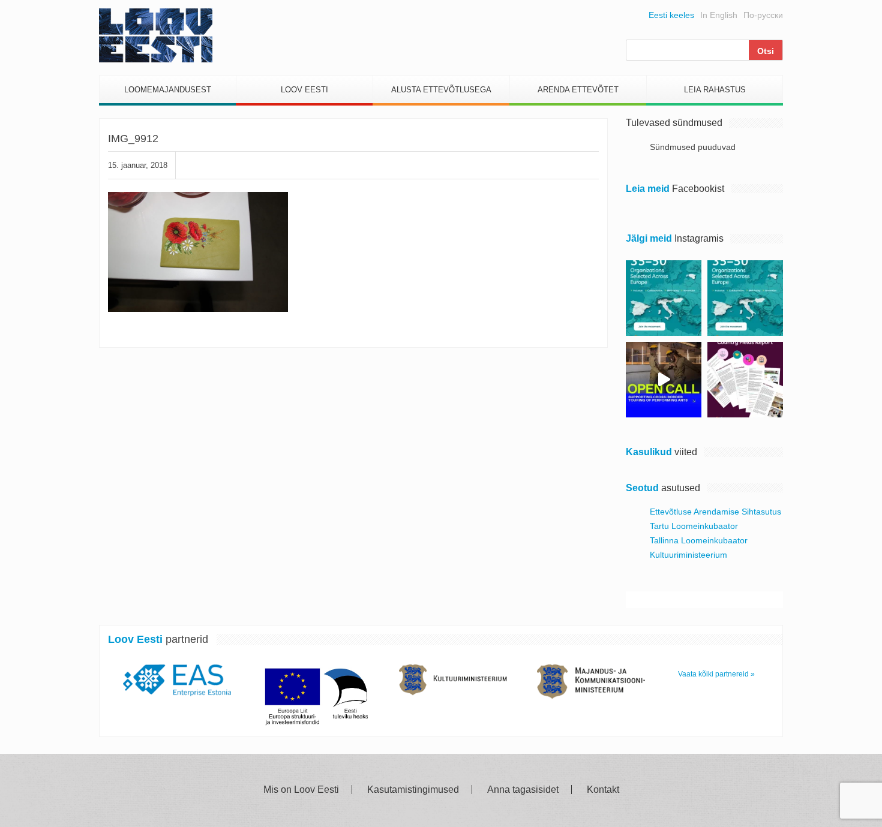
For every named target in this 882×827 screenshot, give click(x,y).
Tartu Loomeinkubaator (694, 526)
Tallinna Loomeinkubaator (699, 540)
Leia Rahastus (715, 89)
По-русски (763, 15)
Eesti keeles (671, 15)
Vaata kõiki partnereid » (716, 674)
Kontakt (603, 790)
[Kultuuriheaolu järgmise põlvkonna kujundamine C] (663, 298)
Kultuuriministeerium (688, 555)
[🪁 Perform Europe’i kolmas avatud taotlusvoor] (663, 379)
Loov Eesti (304, 89)
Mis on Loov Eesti (301, 790)
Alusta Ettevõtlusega (441, 89)
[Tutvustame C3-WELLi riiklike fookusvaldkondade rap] (745, 379)
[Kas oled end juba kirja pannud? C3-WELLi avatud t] (745, 298)
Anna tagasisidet (523, 790)
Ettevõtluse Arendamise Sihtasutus (715, 511)
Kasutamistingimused (413, 790)
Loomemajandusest (167, 89)
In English (718, 15)
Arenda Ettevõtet (578, 89)
